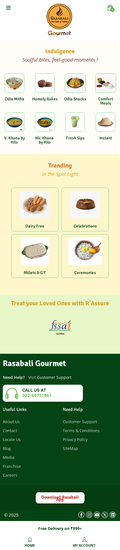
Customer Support (54, 377)
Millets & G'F (35, 272)
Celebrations (85, 226)
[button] (110, 8)
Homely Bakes (45, 98)
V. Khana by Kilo (14, 140)
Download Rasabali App (60, 498)
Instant (105, 137)
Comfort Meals (105, 101)
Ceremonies (85, 272)
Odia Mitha (14, 98)
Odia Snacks (75, 98)
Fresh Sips (75, 137)
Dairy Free (34, 226)
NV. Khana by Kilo (44, 140)
